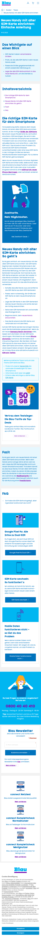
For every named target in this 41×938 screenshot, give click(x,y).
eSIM (28, 373)
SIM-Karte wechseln (19, 600)
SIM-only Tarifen (8, 353)
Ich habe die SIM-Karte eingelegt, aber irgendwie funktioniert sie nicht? (21, 502)
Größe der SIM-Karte (28, 132)
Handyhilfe (24, 366)
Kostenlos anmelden (19, 753)
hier (19, 762)
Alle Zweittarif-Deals (19, 237)
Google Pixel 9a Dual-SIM (19, 553)
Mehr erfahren (10, 765)
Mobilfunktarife (23, 476)
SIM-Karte (9, 378)
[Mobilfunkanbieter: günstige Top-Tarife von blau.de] (2, 10)
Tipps (15, 10)
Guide (8, 10)
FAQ (6, 110)
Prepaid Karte (25, 481)
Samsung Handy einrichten (21, 332)
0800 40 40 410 (20, 706)
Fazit (7, 107)
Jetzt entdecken (19, 436)
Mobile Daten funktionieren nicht (20, 657)
